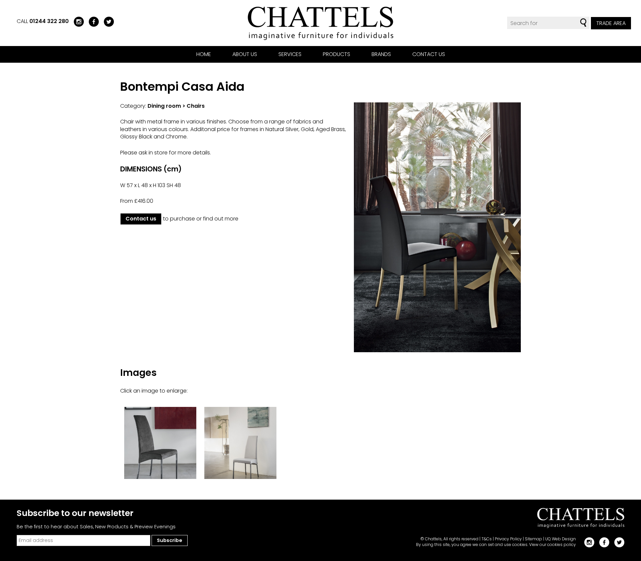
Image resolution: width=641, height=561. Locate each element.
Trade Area (611, 23)
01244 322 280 (49, 21)
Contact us (428, 54)
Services (289, 54)
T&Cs (486, 539)
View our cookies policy (552, 544)
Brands (381, 54)
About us (244, 54)
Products (336, 54)
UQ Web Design (560, 539)
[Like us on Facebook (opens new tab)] (91, 21)
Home (203, 54)
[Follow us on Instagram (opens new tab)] (76, 21)
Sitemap (533, 539)
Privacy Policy (508, 539)
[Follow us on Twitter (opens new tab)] (106, 21)
